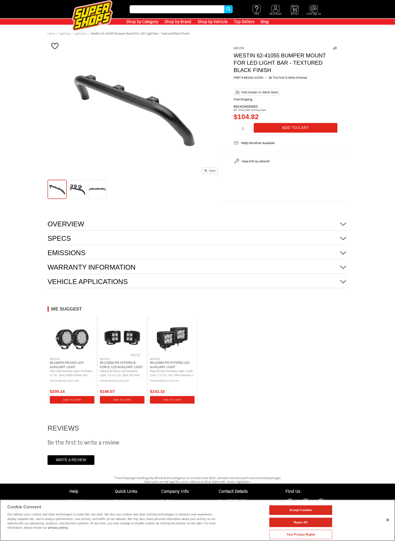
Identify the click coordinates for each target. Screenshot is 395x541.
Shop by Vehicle (213, 21)
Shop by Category (142, 21)
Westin (239, 48)
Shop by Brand (177, 21)
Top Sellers (244, 21)
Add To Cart (295, 128)
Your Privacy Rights (300, 534)
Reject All (300, 522)
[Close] (388, 520)
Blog (265, 21)
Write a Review (71, 460)
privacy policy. (58, 528)
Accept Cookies (300, 510)
